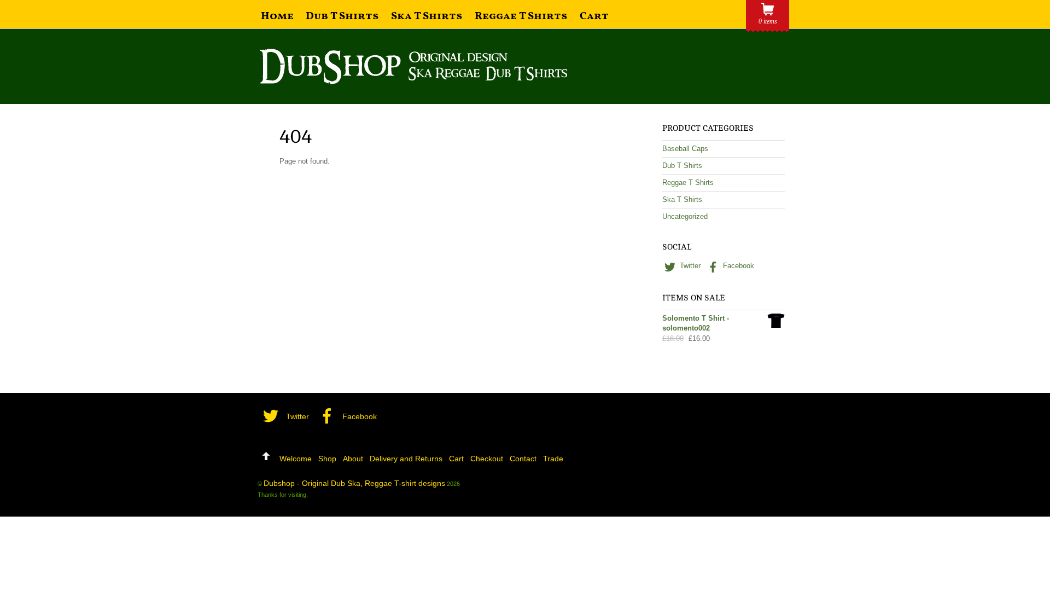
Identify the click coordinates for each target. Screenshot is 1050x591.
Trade (553, 458)
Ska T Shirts (427, 16)
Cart (594, 16)
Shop (327, 458)
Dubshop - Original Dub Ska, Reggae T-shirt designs (354, 483)
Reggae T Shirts (521, 16)
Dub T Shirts (342, 16)
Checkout (486, 458)
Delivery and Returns (406, 458)
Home (277, 16)
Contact (523, 458)
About (353, 458)
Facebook (737, 266)
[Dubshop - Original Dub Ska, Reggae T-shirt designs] (413, 80)
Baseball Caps (685, 148)
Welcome (295, 458)
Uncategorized (685, 216)
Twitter (689, 266)
